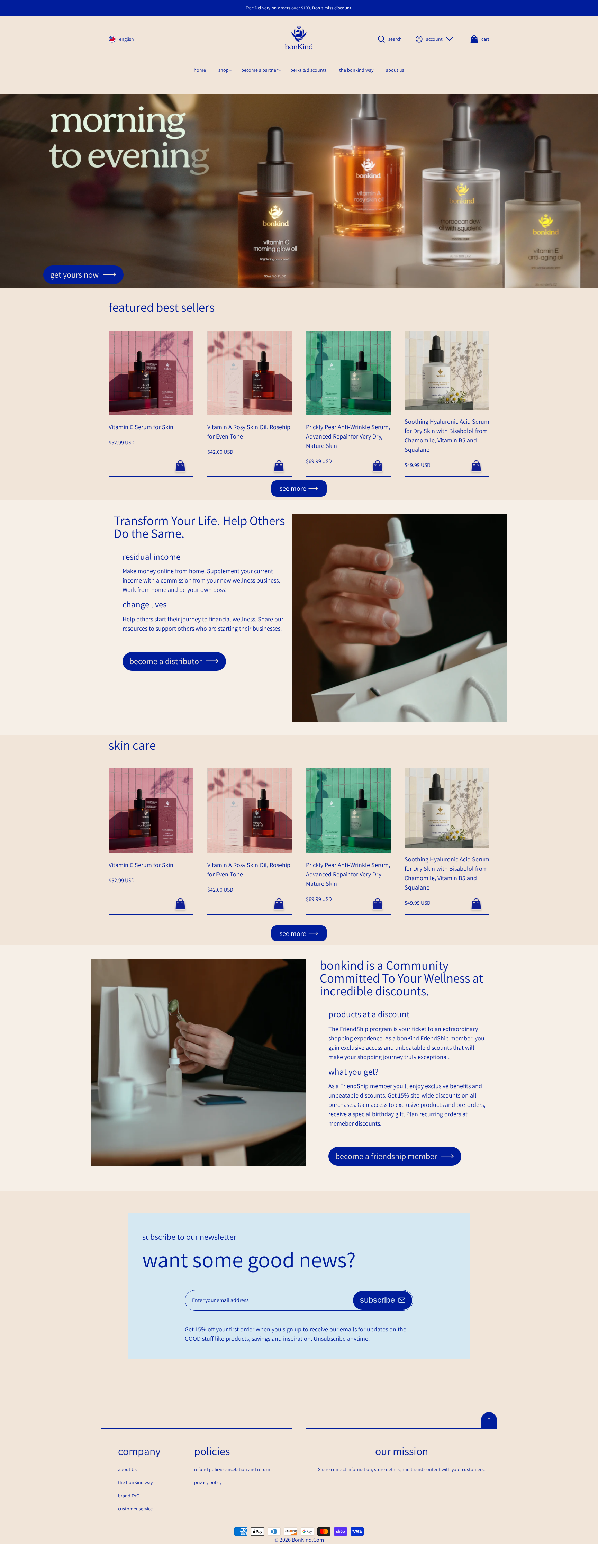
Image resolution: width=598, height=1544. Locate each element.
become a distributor (165, 661)
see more (293, 488)
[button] (223, 70)
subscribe (377, 1299)
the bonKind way (135, 1482)
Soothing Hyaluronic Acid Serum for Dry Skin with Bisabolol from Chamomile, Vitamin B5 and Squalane (447, 435)
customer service (135, 1509)
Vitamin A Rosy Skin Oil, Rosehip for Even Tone (248, 431)
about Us (127, 1469)
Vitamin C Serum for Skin (141, 427)
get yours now (74, 274)
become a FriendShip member (386, 1156)
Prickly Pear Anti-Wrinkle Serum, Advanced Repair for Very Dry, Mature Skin (348, 436)
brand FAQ (128, 1495)
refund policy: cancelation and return (232, 1469)
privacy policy (207, 1482)
